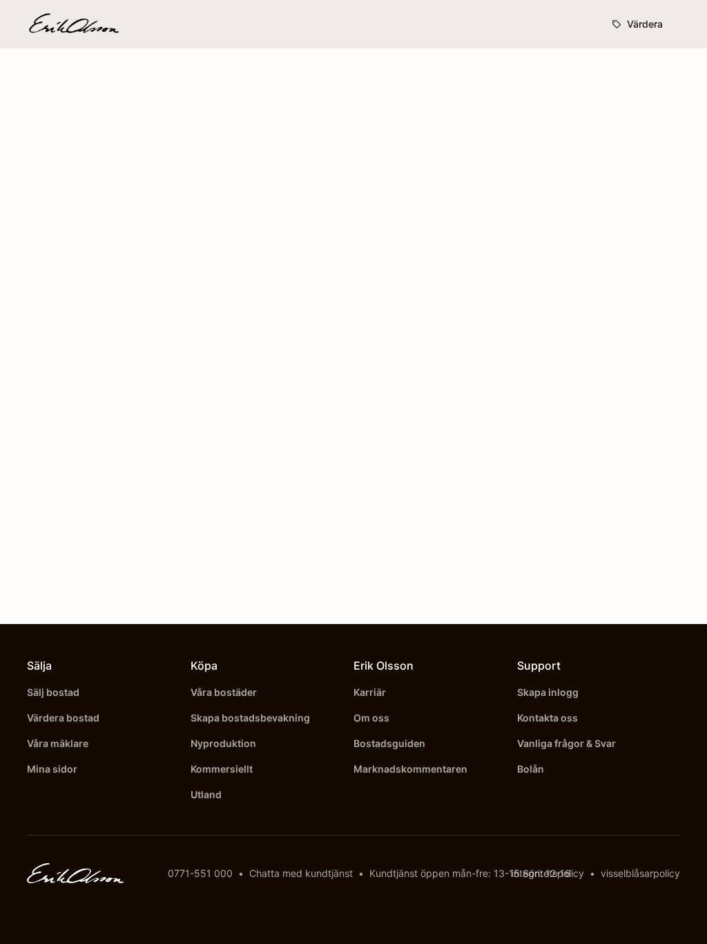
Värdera (645, 24)
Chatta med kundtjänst (301, 873)
